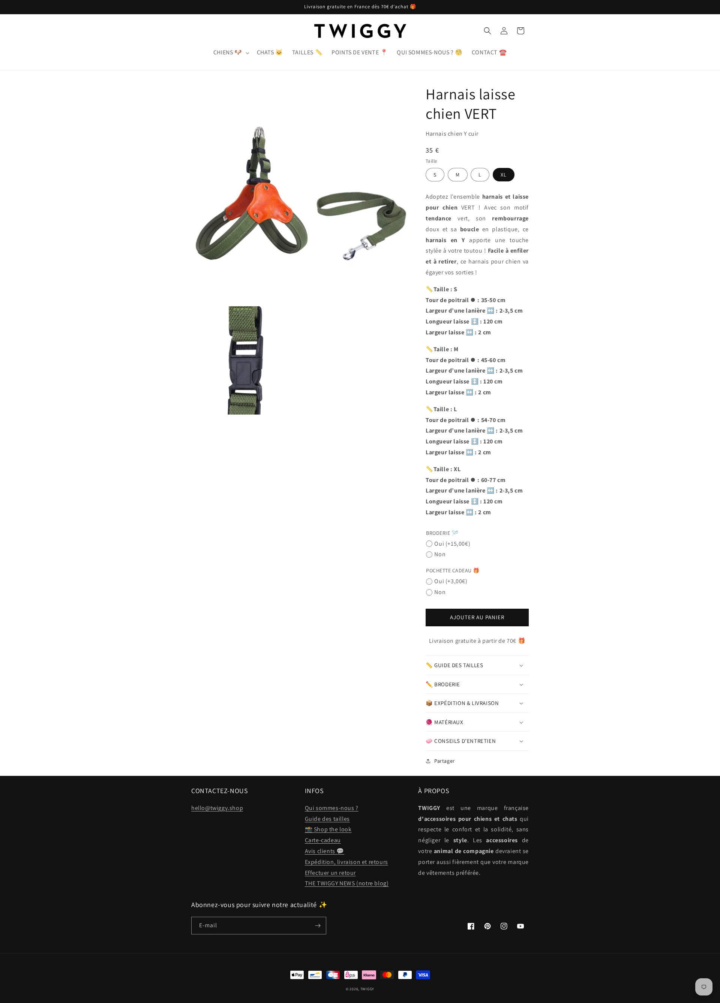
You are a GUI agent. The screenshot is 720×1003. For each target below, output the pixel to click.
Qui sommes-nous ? (331, 808)
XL (504, 174)
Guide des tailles (327, 819)
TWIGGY (367, 989)
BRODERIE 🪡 (442, 533)
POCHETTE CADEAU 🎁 (453, 570)
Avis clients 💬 (324, 851)
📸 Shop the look (328, 829)
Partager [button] (444, 760)
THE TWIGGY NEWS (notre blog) (347, 883)
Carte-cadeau (323, 840)
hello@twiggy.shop (217, 808)
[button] (230, 52)
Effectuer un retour (330, 873)
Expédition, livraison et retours (346, 862)
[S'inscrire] (317, 925)
